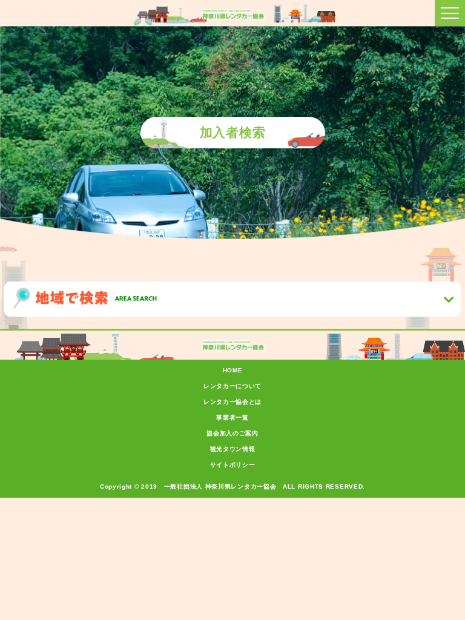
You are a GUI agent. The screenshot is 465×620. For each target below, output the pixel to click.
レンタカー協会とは (232, 401)
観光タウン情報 (233, 449)
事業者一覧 (232, 417)
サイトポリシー (233, 464)
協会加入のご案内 (232, 433)
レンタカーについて (232, 386)
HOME (233, 370)
